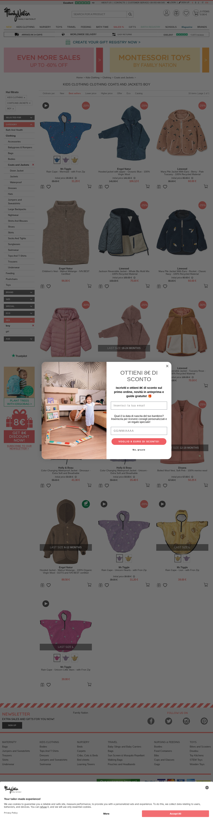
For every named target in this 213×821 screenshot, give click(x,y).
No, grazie (139, 450)
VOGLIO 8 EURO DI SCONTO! (138, 441)
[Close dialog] (167, 366)
